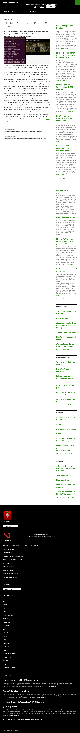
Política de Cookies (39, 6)
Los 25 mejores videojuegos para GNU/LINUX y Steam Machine (66, 118)
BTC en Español (62, 318)
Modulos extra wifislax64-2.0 (11, 573)
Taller (5, 636)
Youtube (5, 618)
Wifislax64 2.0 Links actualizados (13, 559)
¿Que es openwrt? (10, 707)
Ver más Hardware (8, 722)
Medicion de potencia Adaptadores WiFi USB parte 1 (23, 719)
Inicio (4, 7)
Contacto (7, 625)
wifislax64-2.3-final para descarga (13, 556)
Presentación (7, 622)
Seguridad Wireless (10, 2)
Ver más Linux (60, 178)
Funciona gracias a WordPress (10, 730)
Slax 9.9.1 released (8, 566)
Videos (5, 629)
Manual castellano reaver (66, 429)
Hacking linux (8, 657)
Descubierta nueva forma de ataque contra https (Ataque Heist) (23, 130)
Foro (20, 11)
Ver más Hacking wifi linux (64, 453)
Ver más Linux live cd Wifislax (65, 497)
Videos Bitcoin (8, 615)
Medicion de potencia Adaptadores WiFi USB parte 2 (23, 702)
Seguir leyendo (65, 48)
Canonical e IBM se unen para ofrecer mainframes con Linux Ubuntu (65, 148)
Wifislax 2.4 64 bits (63, 475)
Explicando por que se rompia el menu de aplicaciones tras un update (66, 447)
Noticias (11, 7)
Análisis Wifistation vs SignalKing (16, 691)
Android (14, 11)
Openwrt (6, 646)
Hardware (66, 7)
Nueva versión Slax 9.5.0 (65, 217)
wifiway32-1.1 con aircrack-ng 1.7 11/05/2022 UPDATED (65, 468)
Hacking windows (9, 653)
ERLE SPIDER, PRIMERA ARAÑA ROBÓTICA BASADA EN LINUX (65, 55)
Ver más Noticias (61, 299)
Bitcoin (5, 611)
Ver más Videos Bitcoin (63, 349)
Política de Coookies (31, 11)
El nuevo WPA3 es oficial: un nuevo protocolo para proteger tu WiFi (66, 241)
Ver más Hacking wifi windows (65, 405)
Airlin (58, 424)
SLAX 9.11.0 (6, 563)
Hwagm (10, 26)
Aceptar (50, 6)
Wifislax (6, 639)
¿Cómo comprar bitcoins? (66, 332)
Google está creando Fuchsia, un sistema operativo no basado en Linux (25, 137)
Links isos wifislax (63, 480)
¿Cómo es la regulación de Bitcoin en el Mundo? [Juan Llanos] (66, 325)
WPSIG (59, 434)
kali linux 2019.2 (62, 191)
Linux (17, 7)
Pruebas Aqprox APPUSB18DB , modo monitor (21, 680)
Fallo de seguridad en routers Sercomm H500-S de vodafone (66, 86)
